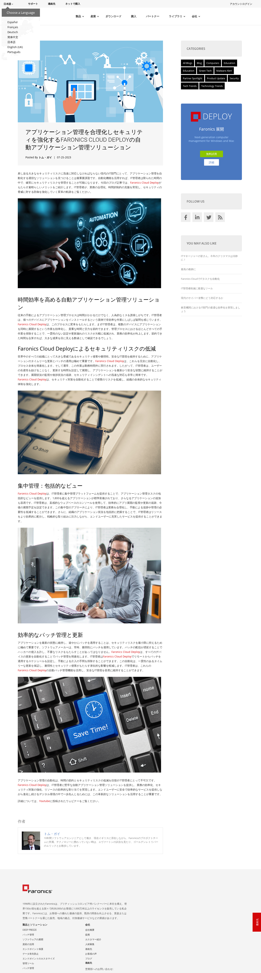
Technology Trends (212, 86)
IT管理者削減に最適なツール (197, 288)
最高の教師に (188, 269)
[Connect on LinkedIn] (197, 218)
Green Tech (205, 70)
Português (13, 52)
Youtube (44, 801)
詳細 (211, 162)
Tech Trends (190, 86)
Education (229, 63)
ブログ (88, 958)
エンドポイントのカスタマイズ (39, 958)
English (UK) (15, 47)
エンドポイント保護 (33, 949)
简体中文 (12, 37)
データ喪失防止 (31, 953)
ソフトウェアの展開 (33, 939)
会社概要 (89, 929)
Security (234, 78)
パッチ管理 (28, 934)
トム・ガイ (45, 157)
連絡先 (88, 949)
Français (12, 27)
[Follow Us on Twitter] (209, 218)
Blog (199, 63)
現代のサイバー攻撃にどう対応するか (202, 298)
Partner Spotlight (192, 78)
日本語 (11, 42)
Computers (212, 63)
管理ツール (28, 963)
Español (12, 22)
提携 (87, 934)
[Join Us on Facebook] (186, 218)
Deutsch (12, 32)
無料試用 (211, 154)
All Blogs (187, 63)
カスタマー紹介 (93, 939)
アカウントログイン (241, 4)
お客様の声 (91, 953)
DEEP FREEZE (30, 929)
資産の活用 (28, 944)
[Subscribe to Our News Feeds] (220, 218)
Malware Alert (224, 70)
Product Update (216, 78)
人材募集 (89, 944)
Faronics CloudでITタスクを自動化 (200, 278)
